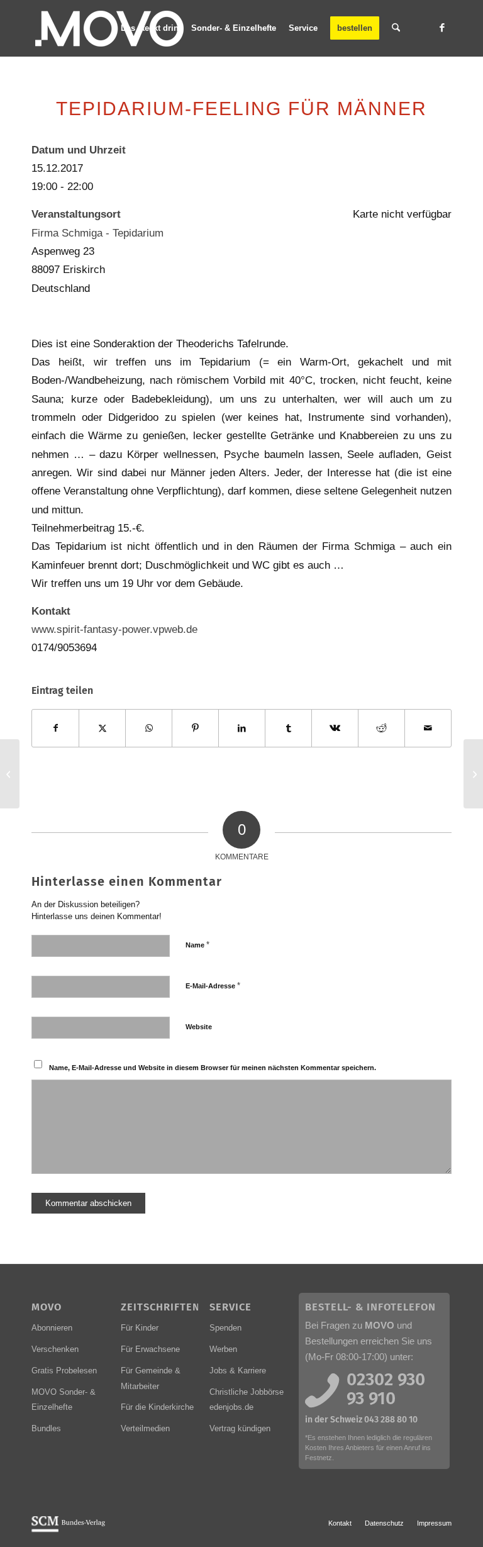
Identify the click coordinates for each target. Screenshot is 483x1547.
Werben (223, 1349)
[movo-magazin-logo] (111, 28)
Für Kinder (139, 1327)
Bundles (46, 1428)
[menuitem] (149, 28)
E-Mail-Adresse (213, 985)
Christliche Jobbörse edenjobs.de (246, 1399)
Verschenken (55, 1349)
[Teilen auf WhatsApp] (149, 728)
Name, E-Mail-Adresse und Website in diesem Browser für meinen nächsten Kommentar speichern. (212, 1067)
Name (197, 944)
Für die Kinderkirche (157, 1407)
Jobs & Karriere (237, 1370)
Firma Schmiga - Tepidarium (97, 232)
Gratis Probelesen (64, 1370)
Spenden (225, 1327)
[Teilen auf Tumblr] (288, 728)
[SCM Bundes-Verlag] (68, 1530)
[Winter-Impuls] (9, 773)
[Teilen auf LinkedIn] (242, 728)
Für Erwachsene (150, 1349)
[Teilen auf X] (102, 728)
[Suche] (396, 28)
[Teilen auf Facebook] (55, 728)
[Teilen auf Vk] (335, 728)
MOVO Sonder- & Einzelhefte (63, 1399)
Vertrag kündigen (239, 1428)
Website (199, 1026)
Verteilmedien (145, 1428)
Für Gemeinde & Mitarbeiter (150, 1378)
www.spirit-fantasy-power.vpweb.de (114, 629)
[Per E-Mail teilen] (428, 728)
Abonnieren (51, 1327)
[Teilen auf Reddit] (381, 728)
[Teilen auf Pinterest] (195, 728)
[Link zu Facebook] (442, 27)
